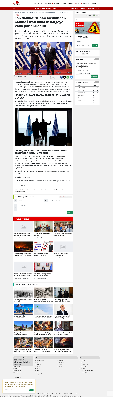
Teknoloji (86, 3)
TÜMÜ (96, 59)
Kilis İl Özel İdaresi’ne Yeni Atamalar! (42, 234)
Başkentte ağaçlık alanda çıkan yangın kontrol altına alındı (23, 254)
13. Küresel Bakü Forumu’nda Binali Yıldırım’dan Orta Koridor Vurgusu (22, 317)
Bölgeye (58, 190)
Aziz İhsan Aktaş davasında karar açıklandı (63, 234)
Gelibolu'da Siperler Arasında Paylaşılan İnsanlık (43, 300)
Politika (48, 3)
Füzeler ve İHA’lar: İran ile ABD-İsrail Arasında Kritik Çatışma (42, 350)
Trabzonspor (81, 95)
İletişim (92, 8)
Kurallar (83, 366)
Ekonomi (61, 362)
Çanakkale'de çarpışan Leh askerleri (23, 300)
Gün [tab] (83, 54)
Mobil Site (18, 377)
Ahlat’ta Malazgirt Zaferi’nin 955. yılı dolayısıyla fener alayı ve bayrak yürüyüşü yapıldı (23, 274)
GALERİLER (75, 8)
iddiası (51, 190)
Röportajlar (38, 3)
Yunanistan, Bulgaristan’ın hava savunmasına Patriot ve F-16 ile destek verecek (43, 317)
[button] (98, 3)
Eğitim (60, 366)
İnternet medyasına (84, 73)
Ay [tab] (90, 54)
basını (30, 190)
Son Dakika (18, 368)
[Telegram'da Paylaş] (71, 77)
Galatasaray (81, 90)
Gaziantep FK (81, 100)
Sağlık (94, 3)
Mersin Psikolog (44, 396)
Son (17, 190)
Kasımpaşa (81, 103)
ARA (95, 45)
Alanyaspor (81, 98)
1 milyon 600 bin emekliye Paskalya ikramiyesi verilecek (22, 333)
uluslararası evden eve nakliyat (59, 396)
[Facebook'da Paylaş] (61, 77)
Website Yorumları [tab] (66, 197)
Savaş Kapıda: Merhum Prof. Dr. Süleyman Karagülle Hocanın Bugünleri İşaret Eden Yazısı (63, 333)
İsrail (44, 190)
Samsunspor (81, 92)
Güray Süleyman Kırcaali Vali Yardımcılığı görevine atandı (62, 317)
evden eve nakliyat (5, 396)
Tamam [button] (31, 390)
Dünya (60, 364)
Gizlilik (83, 368)
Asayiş (71, 3)
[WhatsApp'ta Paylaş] (67, 77)
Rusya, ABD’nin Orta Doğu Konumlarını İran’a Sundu (22, 350)
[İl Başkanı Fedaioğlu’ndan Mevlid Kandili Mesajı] (43, 267)
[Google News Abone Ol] (39, 76)
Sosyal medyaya (83, 70)
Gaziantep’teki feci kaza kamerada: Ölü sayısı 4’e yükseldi (22, 234)
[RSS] (99, 8)
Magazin (61, 360)
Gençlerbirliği (81, 87)
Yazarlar (84, 8)
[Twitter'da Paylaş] (64, 77)
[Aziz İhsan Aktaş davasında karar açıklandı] (63, 226)
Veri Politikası (85, 373)
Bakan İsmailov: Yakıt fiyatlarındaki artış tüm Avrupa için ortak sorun (61, 300)
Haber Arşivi (18, 371)
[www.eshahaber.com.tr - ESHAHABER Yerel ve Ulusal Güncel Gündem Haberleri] (17, 3)
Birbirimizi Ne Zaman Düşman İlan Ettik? (41, 254)
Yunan (23, 190)
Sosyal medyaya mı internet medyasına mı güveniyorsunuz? (87, 65)
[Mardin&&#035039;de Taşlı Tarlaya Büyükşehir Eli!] (63, 246)
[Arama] (97, 8)
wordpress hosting (75, 396)
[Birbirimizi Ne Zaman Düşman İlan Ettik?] (43, 246)
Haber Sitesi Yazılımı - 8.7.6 (70, 393)
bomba (37, 190)
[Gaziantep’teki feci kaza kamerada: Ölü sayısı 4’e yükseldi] (23, 226)
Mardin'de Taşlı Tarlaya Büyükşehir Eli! (61, 254)
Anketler (17, 375)
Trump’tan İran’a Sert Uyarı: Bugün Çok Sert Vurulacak (43, 333)
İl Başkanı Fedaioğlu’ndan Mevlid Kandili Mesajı (42, 274)
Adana (88, 15)
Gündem (56, 3)
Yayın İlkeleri (84, 364)
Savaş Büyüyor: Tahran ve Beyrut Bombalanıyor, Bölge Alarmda (63, 350)
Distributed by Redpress (19, 396)
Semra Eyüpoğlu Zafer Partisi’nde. (46, 8)
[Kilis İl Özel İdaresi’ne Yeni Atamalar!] (43, 226)
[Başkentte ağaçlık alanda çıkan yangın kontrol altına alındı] (23, 246)
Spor (77, 3)
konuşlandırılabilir (20, 191)
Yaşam (64, 3)
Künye (82, 362)
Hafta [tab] (87, 54)
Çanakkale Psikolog (33, 396)
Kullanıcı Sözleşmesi (87, 371)
